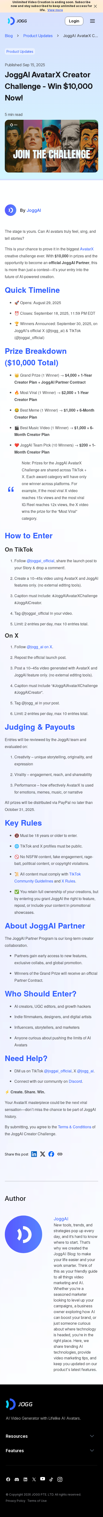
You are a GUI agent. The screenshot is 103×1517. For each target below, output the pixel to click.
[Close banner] (95, 6)
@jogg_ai (85, 1071)
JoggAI (30, 210)
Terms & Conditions (74, 1126)
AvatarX (87, 249)
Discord (75, 1081)
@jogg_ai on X (39, 646)
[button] (51, 1436)
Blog (9, 35)
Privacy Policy (15, 1501)
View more (55, 10)
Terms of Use (37, 1501)
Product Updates (38, 35)
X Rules (68, 881)
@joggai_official (40, 560)
